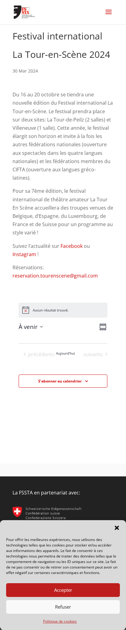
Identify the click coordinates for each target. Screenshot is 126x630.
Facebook (72, 246)
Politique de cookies (60, 621)
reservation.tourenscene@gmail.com (55, 275)
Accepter (63, 590)
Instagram (24, 254)
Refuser (63, 607)
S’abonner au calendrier (60, 381)
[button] (117, 528)
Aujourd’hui (65, 353)
